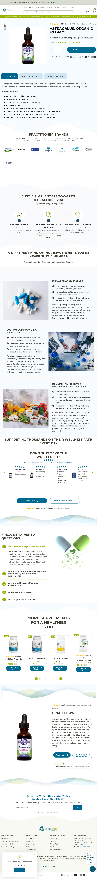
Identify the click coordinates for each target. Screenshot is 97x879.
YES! (30, 445)
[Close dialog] (83, 416)
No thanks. (30, 451)
